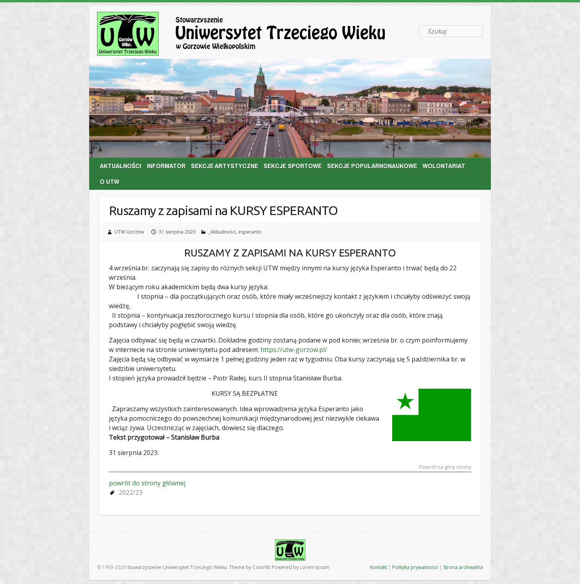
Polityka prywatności (415, 567)
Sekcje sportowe (293, 165)
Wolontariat (444, 165)
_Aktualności (222, 231)
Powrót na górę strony (445, 467)
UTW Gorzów (129, 231)
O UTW (109, 181)
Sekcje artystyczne (224, 165)
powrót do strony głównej (147, 483)
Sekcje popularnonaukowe (372, 165)
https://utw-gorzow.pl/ (293, 349)
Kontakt (378, 567)
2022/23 (130, 492)
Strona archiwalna (463, 567)
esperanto (250, 231)
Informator (166, 165)
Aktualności (120, 165)
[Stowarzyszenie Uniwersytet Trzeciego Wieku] (255, 35)
